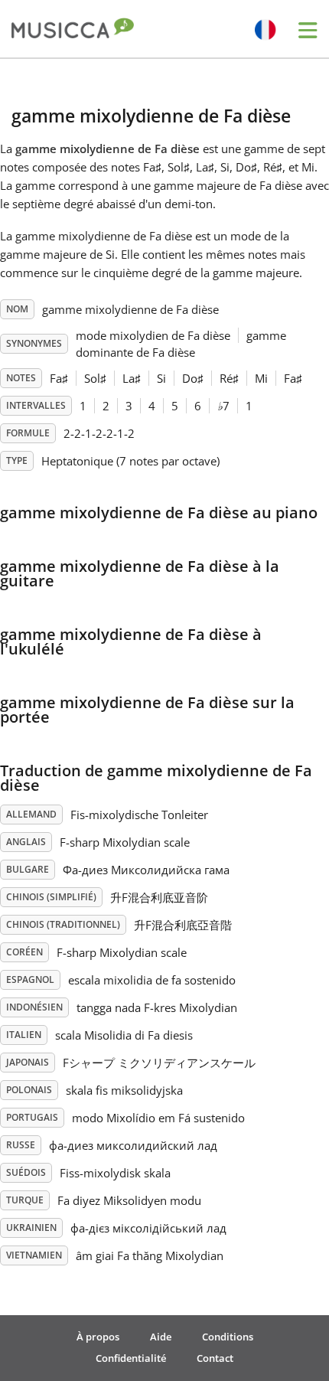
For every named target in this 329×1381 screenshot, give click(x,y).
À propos (98, 1336)
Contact (215, 1358)
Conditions (227, 1336)
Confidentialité (131, 1358)
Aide (160, 1336)
